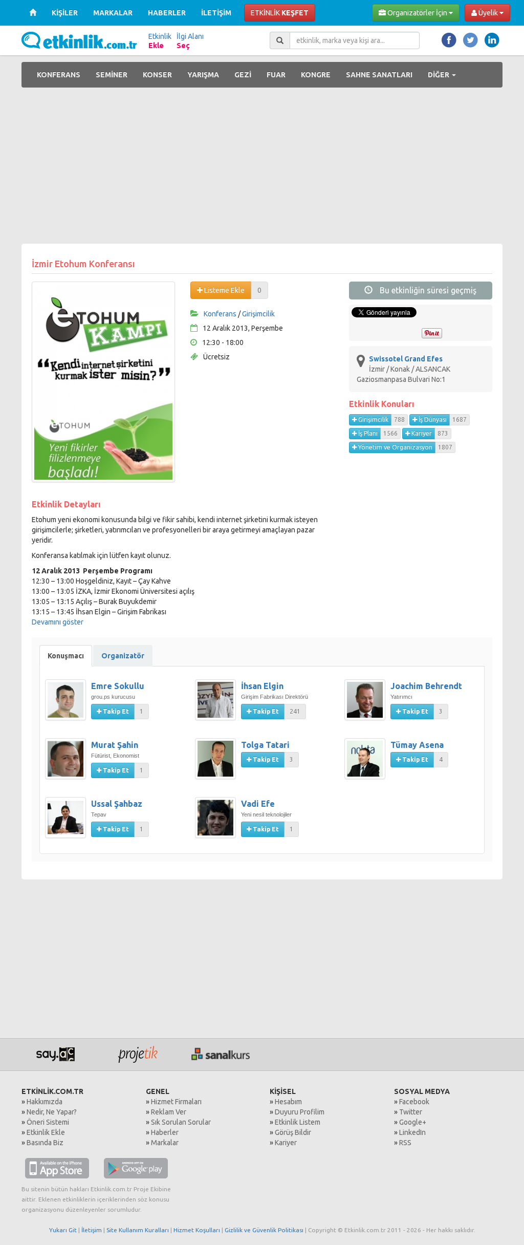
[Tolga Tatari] (218, 763)
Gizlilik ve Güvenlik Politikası (264, 1230)
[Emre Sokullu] (68, 705)
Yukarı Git (63, 1230)
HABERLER (167, 13)
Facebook (414, 1102)
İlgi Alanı (190, 41)
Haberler (165, 1132)
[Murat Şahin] (68, 763)
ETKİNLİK (280, 13)
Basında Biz (45, 1143)
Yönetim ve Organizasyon (394, 447)
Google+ (412, 1122)
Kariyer (421, 433)
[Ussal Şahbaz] (68, 822)
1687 (459, 419)
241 (295, 711)
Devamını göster (57, 622)
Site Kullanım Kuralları (137, 1230)
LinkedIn (412, 1132)
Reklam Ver (168, 1112)
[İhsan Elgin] (218, 705)
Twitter (410, 1112)
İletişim (91, 1230)
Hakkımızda (44, 1102)
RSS (405, 1143)
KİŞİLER (65, 13)
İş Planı (367, 433)
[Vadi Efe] (218, 822)
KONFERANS (58, 75)
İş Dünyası (432, 419)
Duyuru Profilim (299, 1112)
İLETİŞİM (216, 13)
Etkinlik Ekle (46, 1132)
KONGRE (316, 75)
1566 (390, 433)
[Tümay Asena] (367, 763)
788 (399, 419)
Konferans (220, 314)
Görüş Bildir (293, 1132)
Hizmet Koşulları (196, 1230)
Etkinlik (159, 41)
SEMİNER (111, 75)
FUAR (276, 75)
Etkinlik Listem (297, 1122)
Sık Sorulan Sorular (181, 1122)
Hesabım (288, 1102)
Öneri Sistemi (48, 1122)
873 (443, 433)
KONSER (157, 75)
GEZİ (242, 75)
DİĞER (439, 75)
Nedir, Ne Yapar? (52, 1112)
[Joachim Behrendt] (367, 705)
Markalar (165, 1143)
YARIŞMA (203, 75)
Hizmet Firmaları (176, 1102)
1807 (445, 447)
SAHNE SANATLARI (379, 75)
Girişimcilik (258, 314)
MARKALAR (113, 13)
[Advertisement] (262, 167)
